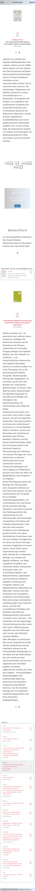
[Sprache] (32, 2)
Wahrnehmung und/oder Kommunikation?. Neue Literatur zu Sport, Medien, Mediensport (12, 863)
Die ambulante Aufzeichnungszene (13, 803)
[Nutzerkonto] (30, 2)
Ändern (17, 206)
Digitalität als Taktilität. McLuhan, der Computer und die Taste (13, 824)
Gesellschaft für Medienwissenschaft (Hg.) (17, 320)
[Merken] (16, 53)
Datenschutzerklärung (25, 889)
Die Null (10, 271)
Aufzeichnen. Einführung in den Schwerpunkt (12, 729)
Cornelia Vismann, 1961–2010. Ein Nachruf (13, 875)
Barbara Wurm (17, 40)
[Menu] (1, 2)
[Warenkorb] (33, 2)
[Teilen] (19, 53)
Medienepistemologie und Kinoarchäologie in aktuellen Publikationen (11, 851)
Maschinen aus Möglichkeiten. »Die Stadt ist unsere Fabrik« (12, 813)
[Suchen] (3, 2)
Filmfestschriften (8, 777)
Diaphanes (17, 2)
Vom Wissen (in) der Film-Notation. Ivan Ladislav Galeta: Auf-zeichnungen (13, 766)
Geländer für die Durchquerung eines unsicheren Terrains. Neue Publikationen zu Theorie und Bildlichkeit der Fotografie (12, 837)
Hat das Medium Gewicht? (11, 739)
